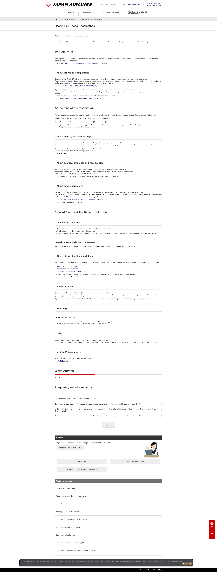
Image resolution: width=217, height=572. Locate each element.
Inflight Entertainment (65, 361)
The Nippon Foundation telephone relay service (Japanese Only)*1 (82, 122)
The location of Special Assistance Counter (73, 271)
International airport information (69, 269)
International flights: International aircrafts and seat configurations (82, 199)
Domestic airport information (67, 266)
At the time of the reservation (68, 42)
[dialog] (106, 562)
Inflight (121, 42)
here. (183, 561)
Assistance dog (62, 153)
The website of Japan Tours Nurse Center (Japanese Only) (79, 98)
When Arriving (142, 42)
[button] (89, 13)
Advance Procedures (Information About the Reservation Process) (82, 63)
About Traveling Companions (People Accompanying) (77, 85)
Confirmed (187, 564)
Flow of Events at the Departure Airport (98, 42)
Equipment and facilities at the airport (71, 277)
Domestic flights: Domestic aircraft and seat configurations (79, 197)
